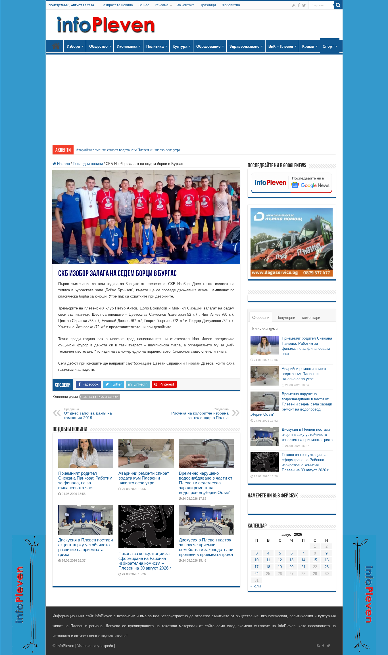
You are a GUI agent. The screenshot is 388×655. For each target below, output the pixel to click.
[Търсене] (338, 5)
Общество (98, 46)
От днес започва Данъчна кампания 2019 (88, 413)
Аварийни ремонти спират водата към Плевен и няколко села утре (128, 150)
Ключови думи (265, 329)
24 (256, 574)
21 (303, 567)
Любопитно (231, 5)
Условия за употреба (95, 646)
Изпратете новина (118, 5)
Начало (56, 46)
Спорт (328, 46)
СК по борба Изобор (100, 397)
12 (280, 560)
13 (291, 560)
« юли (256, 586)
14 (303, 560)
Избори (73, 46)
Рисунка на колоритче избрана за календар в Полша (200, 413)
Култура (180, 46)
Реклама (161, 5)
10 (256, 560)
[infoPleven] (104, 23)
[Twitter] (304, 5)
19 (280, 567)
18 (268, 567)
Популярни (285, 317)
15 (315, 560)
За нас (144, 5)
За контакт (185, 5)
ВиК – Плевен (280, 46)
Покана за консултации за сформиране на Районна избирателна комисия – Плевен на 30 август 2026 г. (145, 560)
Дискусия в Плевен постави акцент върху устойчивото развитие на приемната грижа (85, 547)
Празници (208, 5)
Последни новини (88, 164)
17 (256, 567)
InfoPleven (65, 646)
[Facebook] (299, 5)
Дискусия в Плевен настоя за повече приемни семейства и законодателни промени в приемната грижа (206, 547)
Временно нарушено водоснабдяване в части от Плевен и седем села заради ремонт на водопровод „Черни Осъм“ (205, 483)
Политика (155, 46)
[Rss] (294, 5)
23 (327, 567)
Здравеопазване (244, 46)
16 (327, 560)
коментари (311, 317)
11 (268, 560)
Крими (308, 46)
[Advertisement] (194, 97)
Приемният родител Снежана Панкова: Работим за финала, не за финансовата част (85, 480)
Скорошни (260, 317)
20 (291, 567)
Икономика (127, 46)
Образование (208, 46)
